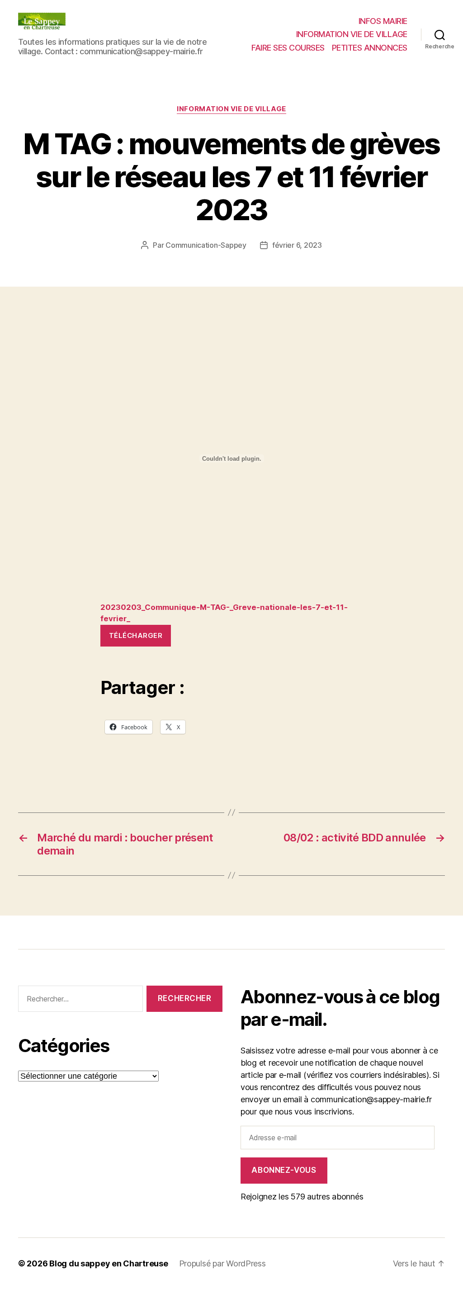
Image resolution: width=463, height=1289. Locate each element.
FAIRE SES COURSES (288, 47)
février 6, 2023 (297, 245)
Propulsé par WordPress (222, 1263)
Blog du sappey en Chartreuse (108, 1263)
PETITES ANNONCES (369, 47)
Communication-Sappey (205, 245)
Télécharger (136, 635)
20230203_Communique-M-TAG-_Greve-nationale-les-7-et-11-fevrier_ (224, 613)
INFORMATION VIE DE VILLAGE (351, 34)
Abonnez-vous (283, 1170)
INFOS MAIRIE (383, 21)
